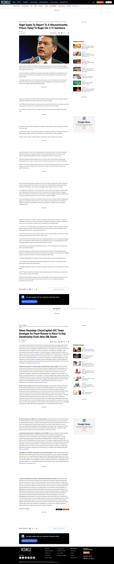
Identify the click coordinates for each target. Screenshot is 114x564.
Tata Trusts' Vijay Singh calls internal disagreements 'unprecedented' (87, 357)
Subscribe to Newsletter (29, 301)
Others (24, 325)
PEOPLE (46, 6)
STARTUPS (68, 6)
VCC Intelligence (54, 2)
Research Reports (43, 2)
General (25, 21)
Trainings (25, 2)
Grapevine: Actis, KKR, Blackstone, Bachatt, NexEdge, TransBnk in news (88, 55)
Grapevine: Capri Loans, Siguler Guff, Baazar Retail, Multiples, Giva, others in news (88, 90)
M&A (31, 6)
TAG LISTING (60, 553)
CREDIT (35, 6)
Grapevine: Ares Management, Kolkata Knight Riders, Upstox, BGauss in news (88, 47)
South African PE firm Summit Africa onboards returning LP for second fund (88, 372)
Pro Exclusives (34, 2)
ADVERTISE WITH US (49, 550)
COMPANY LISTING (61, 550)
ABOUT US (47, 548)
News (14, 2)
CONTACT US (47, 553)
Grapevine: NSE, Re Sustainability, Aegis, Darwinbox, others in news (88, 62)
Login (93, 2)
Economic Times (36, 363)
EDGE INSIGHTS (73, 557)
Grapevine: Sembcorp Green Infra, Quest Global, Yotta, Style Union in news (88, 70)
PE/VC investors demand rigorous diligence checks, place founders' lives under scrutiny (88, 365)
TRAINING (72, 555)
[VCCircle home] (6, 2)
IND (107, 2)
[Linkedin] (68, 33)
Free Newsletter (64, 2)
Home (20, 21)
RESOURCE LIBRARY (62, 555)
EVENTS (72, 553)
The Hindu (49, 505)
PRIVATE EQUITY (17, 6)
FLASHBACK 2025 (61, 6)
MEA (110, 2)
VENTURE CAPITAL (25, 6)
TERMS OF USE (61, 548)
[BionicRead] (59, 33)
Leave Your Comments (58, 289)
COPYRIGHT (47, 555)
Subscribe (100, 2)
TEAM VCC (24, 340)
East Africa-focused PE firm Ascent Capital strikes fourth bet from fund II (88, 386)
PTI (22, 31)
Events (18, 2)
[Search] (89, 2)
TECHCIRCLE (73, 550)
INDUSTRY (41, 6)
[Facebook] (64, 33)
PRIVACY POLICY (48, 557)
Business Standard (23, 449)
